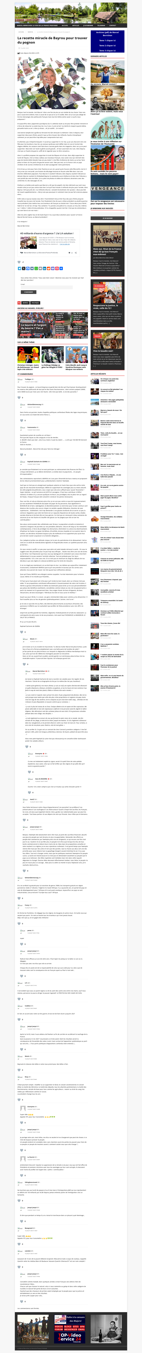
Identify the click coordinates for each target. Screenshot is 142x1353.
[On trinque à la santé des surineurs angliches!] (95, 381)
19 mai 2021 (78, 321)
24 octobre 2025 (106, 489)
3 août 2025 (60, 335)
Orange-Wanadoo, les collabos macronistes (111, 518)
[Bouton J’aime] (19, 262)
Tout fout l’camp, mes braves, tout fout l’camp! (111, 444)
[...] (96, 273)
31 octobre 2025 (106, 404)
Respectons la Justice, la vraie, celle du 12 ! (105, 307)
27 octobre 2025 (106, 447)
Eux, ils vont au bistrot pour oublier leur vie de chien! (78, 316)
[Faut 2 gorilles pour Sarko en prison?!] (95, 508)
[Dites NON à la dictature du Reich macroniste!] (95, 529)
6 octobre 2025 (106, 680)
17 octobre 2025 (106, 552)
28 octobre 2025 (106, 437)
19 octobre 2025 (106, 542)
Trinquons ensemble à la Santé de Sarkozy (112, 601)
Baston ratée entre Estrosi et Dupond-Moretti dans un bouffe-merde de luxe (112, 422)
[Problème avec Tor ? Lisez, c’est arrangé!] (95, 456)
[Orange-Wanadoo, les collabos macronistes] (95, 519)
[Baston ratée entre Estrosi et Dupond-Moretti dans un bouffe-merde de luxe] (95, 423)
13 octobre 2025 (106, 605)
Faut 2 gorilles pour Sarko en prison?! (111, 507)
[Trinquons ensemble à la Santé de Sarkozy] (95, 603)
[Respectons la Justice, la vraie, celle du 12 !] (107, 292)
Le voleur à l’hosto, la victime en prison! (60, 316)
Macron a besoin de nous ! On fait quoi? (111, 411)
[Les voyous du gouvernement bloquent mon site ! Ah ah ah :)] (95, 571)
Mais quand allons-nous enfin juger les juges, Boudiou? (111, 497)
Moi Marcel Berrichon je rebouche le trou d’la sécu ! (61, 329)
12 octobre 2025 (106, 617)
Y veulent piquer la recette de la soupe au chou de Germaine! (112, 655)
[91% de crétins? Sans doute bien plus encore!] (95, 540)
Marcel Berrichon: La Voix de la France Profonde (37, 25)
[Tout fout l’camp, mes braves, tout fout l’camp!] (95, 446)
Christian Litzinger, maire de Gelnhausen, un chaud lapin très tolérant (28, 367)
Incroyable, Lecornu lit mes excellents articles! (110, 591)
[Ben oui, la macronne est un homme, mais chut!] (95, 466)
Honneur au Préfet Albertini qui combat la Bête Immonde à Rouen (112, 613)
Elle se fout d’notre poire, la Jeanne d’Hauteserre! (110, 687)
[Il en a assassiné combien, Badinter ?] (95, 646)
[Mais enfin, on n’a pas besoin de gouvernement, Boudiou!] (95, 678)
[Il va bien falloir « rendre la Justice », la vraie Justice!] (95, 550)
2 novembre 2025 (106, 383)
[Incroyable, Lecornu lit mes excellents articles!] (95, 592)
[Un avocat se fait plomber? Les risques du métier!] (95, 391)
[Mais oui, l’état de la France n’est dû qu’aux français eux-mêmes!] (107, 235)
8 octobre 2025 (106, 659)
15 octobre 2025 (106, 584)
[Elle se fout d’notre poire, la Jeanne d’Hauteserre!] (95, 688)
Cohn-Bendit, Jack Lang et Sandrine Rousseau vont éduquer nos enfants (76, 367)
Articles (75, 25)
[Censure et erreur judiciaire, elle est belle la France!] (95, 561)
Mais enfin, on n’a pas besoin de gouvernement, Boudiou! (112, 676)
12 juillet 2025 (26, 335)
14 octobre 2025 (106, 594)
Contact (112, 25)
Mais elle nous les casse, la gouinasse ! (110, 635)
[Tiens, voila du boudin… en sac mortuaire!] (95, 435)
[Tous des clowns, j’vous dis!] (95, 625)
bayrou (25, 303)
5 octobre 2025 (106, 690)
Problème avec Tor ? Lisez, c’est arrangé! (112, 455)
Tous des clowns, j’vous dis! (110, 623)
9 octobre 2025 (106, 648)
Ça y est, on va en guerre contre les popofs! (112, 486)
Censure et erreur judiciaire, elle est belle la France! (112, 559)
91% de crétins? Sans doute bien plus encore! (112, 539)
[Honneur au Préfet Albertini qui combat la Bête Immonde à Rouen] (95, 613)
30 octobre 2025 (106, 414)
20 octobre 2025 (106, 531)
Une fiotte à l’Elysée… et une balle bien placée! (111, 476)
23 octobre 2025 (106, 500)
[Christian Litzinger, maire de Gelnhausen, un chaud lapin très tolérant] (28, 354)
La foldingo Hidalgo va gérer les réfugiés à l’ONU (52, 366)
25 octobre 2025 (106, 479)
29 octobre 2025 (106, 427)
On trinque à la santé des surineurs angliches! (110, 380)
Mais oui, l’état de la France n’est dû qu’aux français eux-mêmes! (107, 251)
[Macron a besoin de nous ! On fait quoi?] (95, 412)
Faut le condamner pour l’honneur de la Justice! (109, 666)
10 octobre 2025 (106, 638)
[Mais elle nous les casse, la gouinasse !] (95, 636)
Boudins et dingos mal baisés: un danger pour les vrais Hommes (79, 328)
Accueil (65, 25)
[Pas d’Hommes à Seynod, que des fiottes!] (95, 582)
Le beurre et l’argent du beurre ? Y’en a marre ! (33, 328)
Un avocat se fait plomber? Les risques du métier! (112, 390)
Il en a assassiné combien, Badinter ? (110, 645)
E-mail (23, 284)
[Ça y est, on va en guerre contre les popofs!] (95, 487)
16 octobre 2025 (106, 563)
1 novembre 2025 (106, 393)
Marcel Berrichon (39, 671)
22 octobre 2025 (106, 510)
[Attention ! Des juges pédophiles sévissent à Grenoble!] (95, 402)
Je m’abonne (88, 25)
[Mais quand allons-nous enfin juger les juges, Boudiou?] (95, 498)
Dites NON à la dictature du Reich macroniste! (112, 528)
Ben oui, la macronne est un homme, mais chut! (111, 465)
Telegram (101, 25)
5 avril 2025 (78, 335)
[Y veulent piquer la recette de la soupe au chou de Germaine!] (95, 657)
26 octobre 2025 (106, 468)
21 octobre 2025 (106, 521)
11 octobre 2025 (106, 625)
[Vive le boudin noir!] (107, 341)
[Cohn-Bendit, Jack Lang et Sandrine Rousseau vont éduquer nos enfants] (77, 354)
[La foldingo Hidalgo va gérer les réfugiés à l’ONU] (53, 354)
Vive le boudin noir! (103, 351)
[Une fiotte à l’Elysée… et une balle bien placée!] (95, 477)
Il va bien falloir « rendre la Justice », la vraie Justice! (110, 549)
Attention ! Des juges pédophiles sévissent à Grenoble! (112, 401)
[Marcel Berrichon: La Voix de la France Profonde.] (71, 22)
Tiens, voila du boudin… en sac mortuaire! (111, 434)
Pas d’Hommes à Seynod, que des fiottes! (111, 580)
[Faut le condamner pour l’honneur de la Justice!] (95, 667)
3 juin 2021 (60, 321)
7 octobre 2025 (106, 669)
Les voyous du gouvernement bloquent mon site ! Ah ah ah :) (112, 570)
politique (35, 303)
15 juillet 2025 (24, 48)
